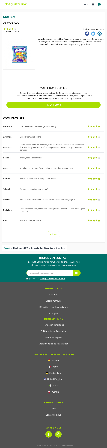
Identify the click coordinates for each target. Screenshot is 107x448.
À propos (53, 313)
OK (76, 273)
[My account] (99, 4)
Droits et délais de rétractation (53, 343)
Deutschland (55, 373)
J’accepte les (47, 278)
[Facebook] (86, 33)
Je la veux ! (53, 104)
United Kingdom (55, 379)
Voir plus (53, 234)
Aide (53, 408)
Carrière (53, 294)
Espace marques (53, 300)
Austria (55, 391)
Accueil (7, 248)
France (54, 366)
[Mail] (99, 33)
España (55, 360)
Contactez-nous (53, 414)
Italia (55, 385)
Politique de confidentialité (52, 278)
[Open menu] (93, 4)
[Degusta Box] (16, 4)
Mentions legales (53, 337)
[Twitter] (93, 33)
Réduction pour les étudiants (53, 307)
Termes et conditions (53, 324)
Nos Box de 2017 (20, 248)
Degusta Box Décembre (42, 248)
